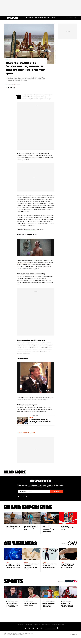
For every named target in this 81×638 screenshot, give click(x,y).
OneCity (40, 17)
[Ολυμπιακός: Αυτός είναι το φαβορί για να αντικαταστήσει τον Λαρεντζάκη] (13, 592)
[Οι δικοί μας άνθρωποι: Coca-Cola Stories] (68, 518)
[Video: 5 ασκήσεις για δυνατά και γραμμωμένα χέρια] (49, 554)
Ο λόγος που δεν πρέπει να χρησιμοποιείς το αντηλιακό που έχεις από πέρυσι (40, 421)
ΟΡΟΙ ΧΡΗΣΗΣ (46, 624)
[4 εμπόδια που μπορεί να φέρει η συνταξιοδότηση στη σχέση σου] (31, 554)
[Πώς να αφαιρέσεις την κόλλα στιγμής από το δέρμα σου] (68, 554)
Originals (46, 17)
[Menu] (4, 18)
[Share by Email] (14, 88)
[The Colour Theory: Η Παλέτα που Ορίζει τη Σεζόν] (31, 518)
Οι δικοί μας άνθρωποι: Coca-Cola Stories (68, 528)
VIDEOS (44, 562)
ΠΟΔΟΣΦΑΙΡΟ (46, 600)
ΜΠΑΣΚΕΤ (8, 600)
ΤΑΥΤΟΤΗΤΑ (29, 624)
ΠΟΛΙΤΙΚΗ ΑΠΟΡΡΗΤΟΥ (58, 624)
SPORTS (13, 582)
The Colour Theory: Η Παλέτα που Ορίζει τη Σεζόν (31, 528)
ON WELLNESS (20, 544)
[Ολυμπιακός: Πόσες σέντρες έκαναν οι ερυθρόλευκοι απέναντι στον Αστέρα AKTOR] (49, 592)
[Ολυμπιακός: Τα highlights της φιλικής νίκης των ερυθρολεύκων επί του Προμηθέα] (68, 592)
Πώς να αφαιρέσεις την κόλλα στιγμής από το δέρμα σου (67, 565)
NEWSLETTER (51, 628)
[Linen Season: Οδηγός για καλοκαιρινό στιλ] (13, 518)
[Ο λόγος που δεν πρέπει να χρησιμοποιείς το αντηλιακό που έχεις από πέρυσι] (22, 420)
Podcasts (53, 17)
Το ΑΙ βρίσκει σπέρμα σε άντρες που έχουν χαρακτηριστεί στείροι (13, 565)
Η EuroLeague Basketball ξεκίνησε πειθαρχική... (30, 603)
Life (36, 17)
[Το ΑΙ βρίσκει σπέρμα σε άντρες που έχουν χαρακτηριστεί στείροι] (13, 554)
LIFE (19, 432)
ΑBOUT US (37, 624)
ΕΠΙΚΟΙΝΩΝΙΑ (20, 624)
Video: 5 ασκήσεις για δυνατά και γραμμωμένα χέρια (49, 565)
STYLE (31, 417)
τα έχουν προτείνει (31, 229)
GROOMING (9, 59)
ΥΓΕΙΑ (33, 432)
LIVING (26, 562)
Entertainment (29, 17)
